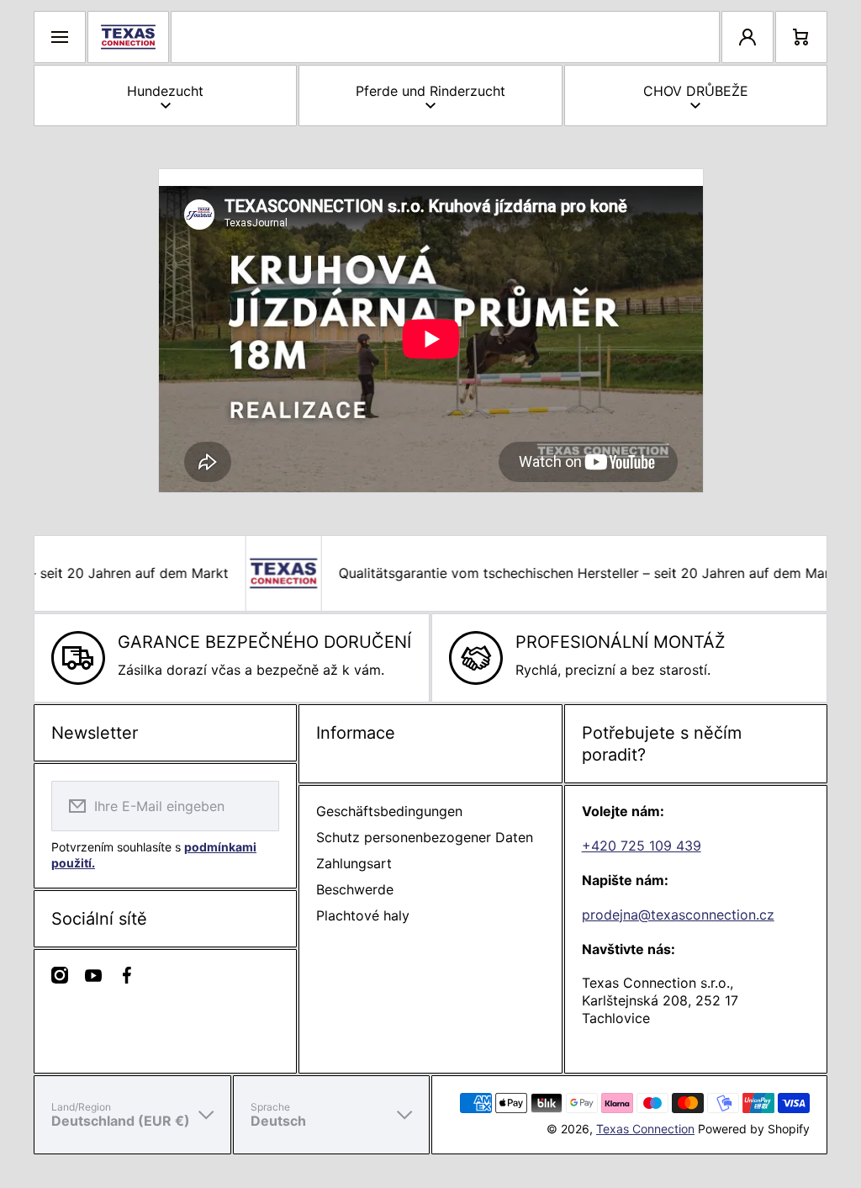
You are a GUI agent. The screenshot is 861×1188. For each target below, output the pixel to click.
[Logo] (128, 37)
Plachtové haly (362, 915)
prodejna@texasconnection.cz (678, 914)
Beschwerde (355, 889)
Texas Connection (645, 1129)
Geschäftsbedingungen (389, 811)
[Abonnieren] (255, 806)
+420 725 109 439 (641, 845)
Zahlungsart (354, 863)
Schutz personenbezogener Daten (424, 837)
